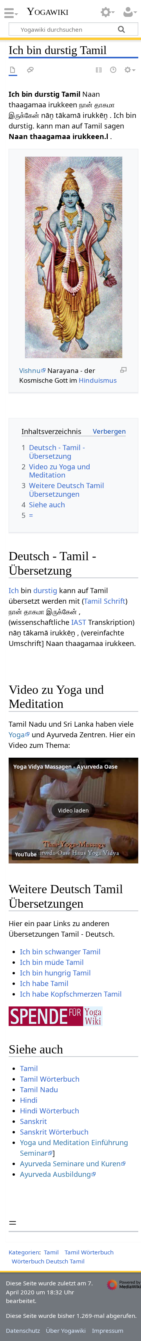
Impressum (107, 1330)
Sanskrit (33, 1121)
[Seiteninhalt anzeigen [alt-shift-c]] (13, 70)
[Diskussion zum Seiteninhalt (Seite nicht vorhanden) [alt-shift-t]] (30, 70)
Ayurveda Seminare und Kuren (70, 1163)
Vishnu (30, 370)
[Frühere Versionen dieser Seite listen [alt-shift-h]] (113, 70)
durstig (45, 590)
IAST (78, 622)
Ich (14, 590)
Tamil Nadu (39, 1089)
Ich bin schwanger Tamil (60, 951)
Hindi (29, 1100)
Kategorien (24, 1252)
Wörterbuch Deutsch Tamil (48, 1261)
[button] (73, 810)
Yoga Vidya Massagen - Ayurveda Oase (65, 766)
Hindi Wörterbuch (49, 1110)
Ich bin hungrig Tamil (55, 972)
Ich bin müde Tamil (52, 962)
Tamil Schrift (104, 601)
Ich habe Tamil (44, 983)
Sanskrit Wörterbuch (54, 1132)
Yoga (17, 734)
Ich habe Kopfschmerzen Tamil (71, 994)
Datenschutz (23, 1330)
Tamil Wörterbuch (50, 1079)
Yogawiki (48, 11)
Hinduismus (98, 380)
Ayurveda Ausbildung (55, 1174)
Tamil (29, 1068)
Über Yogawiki (66, 1330)
